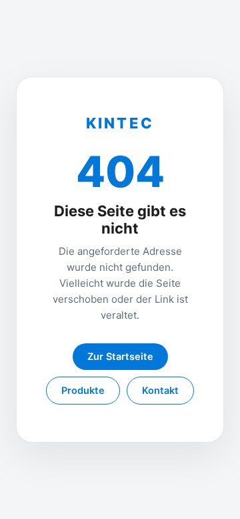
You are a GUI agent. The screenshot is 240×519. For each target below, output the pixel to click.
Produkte (83, 391)
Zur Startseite (120, 357)
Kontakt (160, 391)
